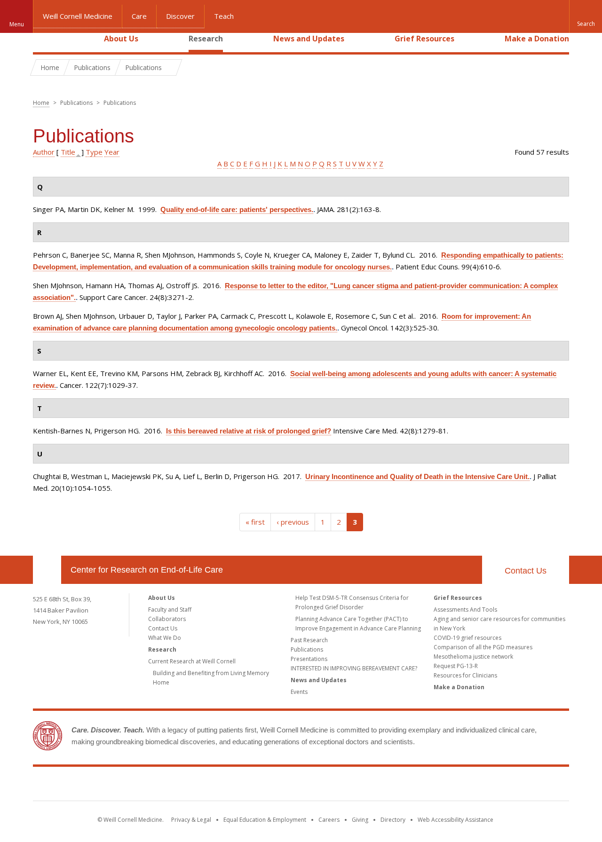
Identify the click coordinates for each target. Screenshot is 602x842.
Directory (392, 820)
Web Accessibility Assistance (455, 820)
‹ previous (293, 522)
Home (43, 38)
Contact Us (526, 570)
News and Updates (308, 38)
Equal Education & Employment (264, 820)
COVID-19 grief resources (467, 638)
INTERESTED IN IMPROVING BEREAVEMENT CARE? (354, 668)
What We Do (164, 638)
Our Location (47, 570)
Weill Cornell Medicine (77, 16)
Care (139, 16)
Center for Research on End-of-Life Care (147, 569)
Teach (224, 16)
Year (111, 152)
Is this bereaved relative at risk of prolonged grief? (248, 431)
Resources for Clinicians (465, 675)
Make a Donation (537, 38)
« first (255, 522)
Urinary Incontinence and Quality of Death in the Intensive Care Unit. (417, 476)
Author (44, 152)
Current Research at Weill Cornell (192, 661)
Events (299, 692)
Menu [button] (16, 24)
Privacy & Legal (191, 820)
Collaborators (167, 619)
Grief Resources (424, 38)
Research (206, 38)
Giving (360, 820)
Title (68, 152)
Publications (307, 649)
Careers (329, 820)
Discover (180, 16)
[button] (585, 16)
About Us (121, 38)
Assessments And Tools (465, 610)
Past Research (309, 640)
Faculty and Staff (169, 610)
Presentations (309, 659)
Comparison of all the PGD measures (483, 647)
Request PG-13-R (456, 666)
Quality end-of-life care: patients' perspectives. (236, 209)
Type (94, 152)
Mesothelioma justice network (473, 657)
